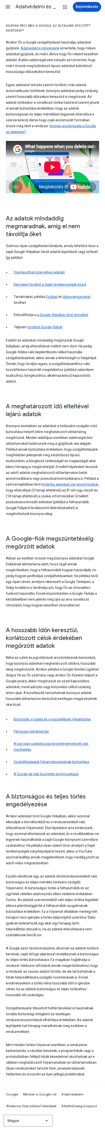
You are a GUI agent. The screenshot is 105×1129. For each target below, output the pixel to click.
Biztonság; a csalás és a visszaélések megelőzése (52, 719)
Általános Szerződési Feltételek (31, 1106)
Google (12, 1094)
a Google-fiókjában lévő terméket (62, 315)
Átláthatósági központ (79, 1106)
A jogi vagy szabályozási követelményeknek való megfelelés (51, 747)
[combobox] (28, 1121)
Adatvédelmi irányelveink (40, 48)
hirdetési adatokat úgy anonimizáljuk (70, 484)
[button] (8, 7)
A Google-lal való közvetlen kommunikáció (46, 774)
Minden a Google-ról (40, 1094)
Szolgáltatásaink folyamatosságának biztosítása (51, 762)
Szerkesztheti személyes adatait (39, 272)
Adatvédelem (72, 1094)
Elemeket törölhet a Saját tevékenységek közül (50, 284)
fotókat (52, 297)
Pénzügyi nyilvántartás (31, 731)
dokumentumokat (77, 297)
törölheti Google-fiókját (45, 327)
